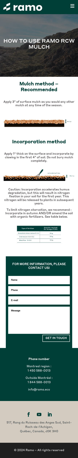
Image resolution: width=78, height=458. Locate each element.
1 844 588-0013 (39, 382)
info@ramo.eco (39, 389)
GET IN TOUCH (56, 338)
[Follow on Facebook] (28, 414)
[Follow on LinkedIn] (49, 414)
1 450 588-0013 (39, 370)
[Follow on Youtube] (39, 414)
